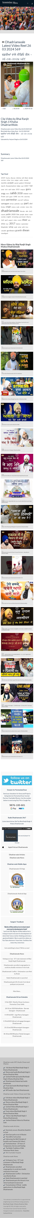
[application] (17, 828)
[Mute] (26, 828)
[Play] (3, 828)
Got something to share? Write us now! (17, 948)
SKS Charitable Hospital (13, 1153)
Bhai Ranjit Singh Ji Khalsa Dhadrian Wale (15, 1204)
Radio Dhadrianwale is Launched (17, 978)
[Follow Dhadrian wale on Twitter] (18, 1196)
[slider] (29, 828)
